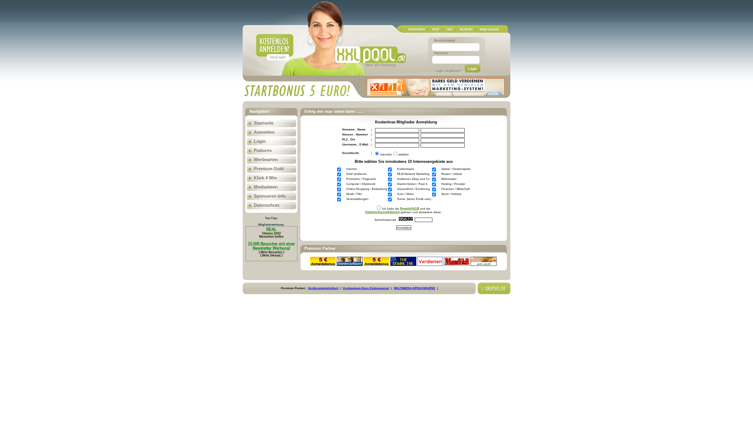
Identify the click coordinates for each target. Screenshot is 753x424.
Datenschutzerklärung (382, 212)
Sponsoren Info (270, 196)
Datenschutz (267, 205)
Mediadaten (266, 187)
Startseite (264, 123)
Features (263, 150)
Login (260, 141)
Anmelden (264, 132)
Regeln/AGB (409, 208)
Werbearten (266, 159)
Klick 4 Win (265, 177)
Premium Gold (269, 168)
